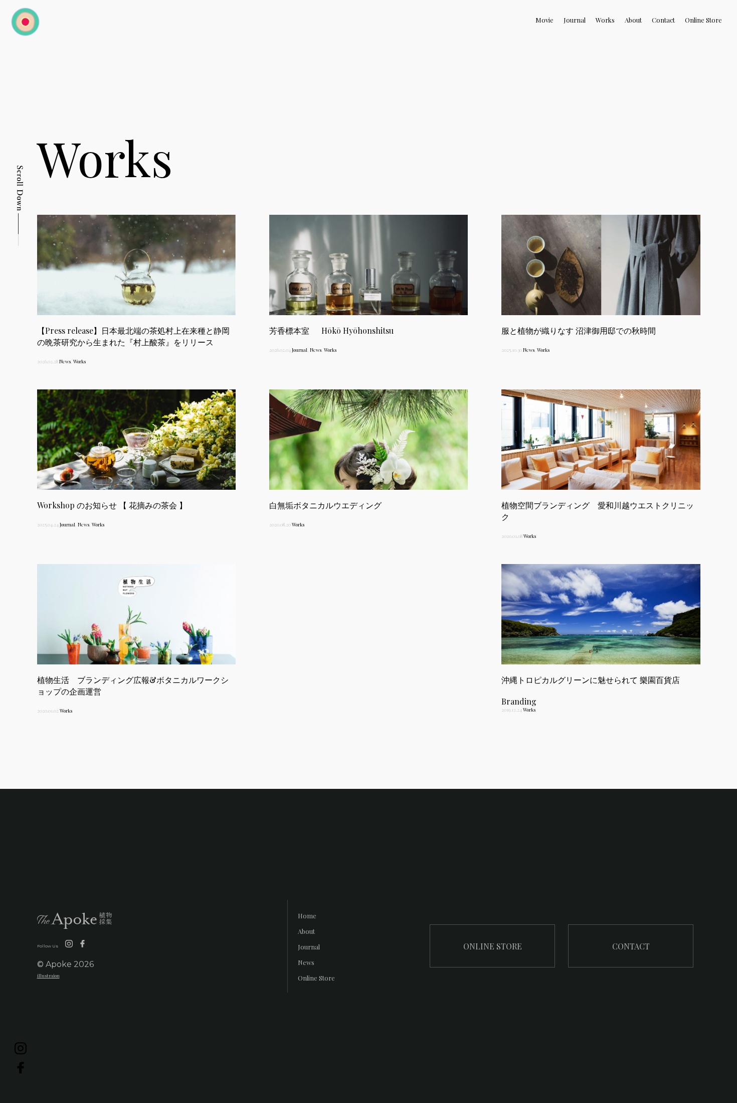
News (65, 361)
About (633, 20)
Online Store (703, 20)
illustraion (48, 976)
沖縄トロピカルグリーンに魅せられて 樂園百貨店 (590, 679)
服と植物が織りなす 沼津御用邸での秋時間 (578, 330)
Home (307, 915)
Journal (575, 20)
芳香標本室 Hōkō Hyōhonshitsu (331, 330)
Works (605, 20)
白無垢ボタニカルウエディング (325, 505)
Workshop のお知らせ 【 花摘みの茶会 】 (112, 505)
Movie (544, 20)
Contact (663, 20)
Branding (518, 701)
